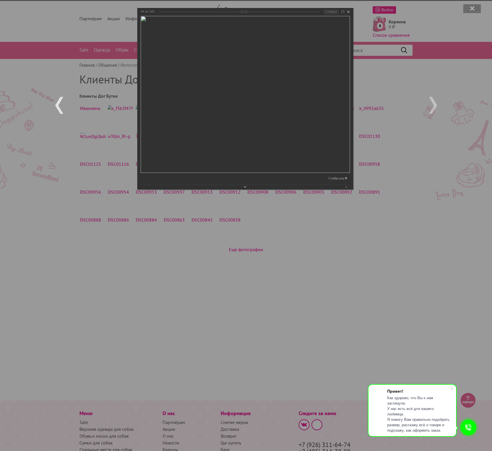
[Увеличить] (343, 12)
